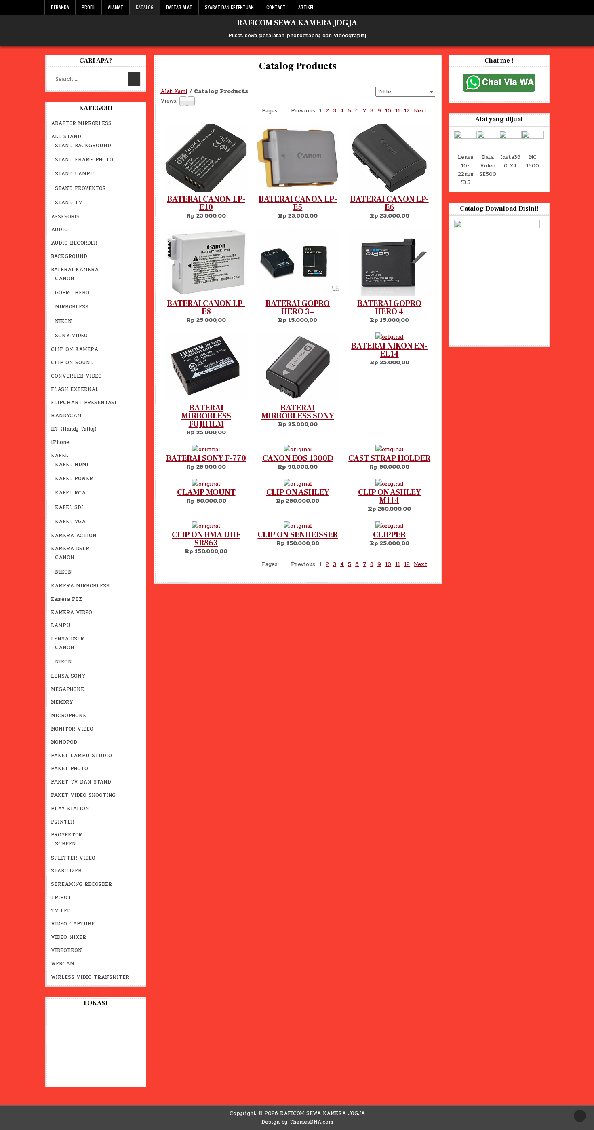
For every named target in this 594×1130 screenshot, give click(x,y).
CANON (64, 279)
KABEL (59, 456)
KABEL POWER (74, 479)
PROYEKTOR (66, 835)
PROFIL (88, 7)
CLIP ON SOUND (72, 363)
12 (407, 564)
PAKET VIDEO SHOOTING (83, 795)
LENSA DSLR (67, 639)
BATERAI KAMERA (75, 270)
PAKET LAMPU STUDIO (81, 756)
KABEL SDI (69, 507)
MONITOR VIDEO (72, 729)
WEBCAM (62, 964)
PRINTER (62, 822)
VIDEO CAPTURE (73, 924)
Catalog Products (298, 66)
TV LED (61, 911)
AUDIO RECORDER (74, 243)
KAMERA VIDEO (71, 612)
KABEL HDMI (71, 464)
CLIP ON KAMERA (74, 349)
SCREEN (65, 844)
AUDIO (59, 230)
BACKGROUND (69, 256)
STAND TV (68, 203)
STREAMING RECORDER (81, 884)
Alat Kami (173, 91)
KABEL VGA (70, 521)
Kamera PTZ (66, 599)
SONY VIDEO (71, 336)
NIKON (63, 321)
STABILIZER (66, 871)
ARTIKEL (306, 7)
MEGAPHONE (67, 689)
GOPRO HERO (72, 293)
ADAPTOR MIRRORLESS (81, 123)
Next (420, 564)
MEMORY (62, 702)
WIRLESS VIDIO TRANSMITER (90, 977)
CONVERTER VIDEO (76, 376)
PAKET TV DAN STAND (81, 782)
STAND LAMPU (74, 174)
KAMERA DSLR (70, 549)
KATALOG (145, 7)
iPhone (60, 442)
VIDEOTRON (66, 950)
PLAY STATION (70, 809)
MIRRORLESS (71, 307)
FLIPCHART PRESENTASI (83, 403)
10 (388, 564)
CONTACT (276, 7)
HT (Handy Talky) (74, 429)
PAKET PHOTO (69, 769)
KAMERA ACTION (74, 536)
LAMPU (60, 625)
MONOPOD (64, 742)
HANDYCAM (66, 416)
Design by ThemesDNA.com (297, 1122)
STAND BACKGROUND (83, 146)
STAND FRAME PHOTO (84, 160)
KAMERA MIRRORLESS (80, 586)
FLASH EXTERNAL (75, 389)
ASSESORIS (65, 217)
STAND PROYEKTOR (80, 188)
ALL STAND (66, 137)
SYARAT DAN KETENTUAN (229, 7)
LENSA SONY (68, 676)
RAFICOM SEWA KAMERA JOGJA (297, 23)
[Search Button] (545, 7)
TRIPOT (61, 897)
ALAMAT (115, 7)
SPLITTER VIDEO (73, 858)
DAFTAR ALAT (179, 7)
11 (397, 564)
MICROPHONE (68, 716)
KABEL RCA (70, 493)
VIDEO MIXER (68, 937)
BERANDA (60, 7)
